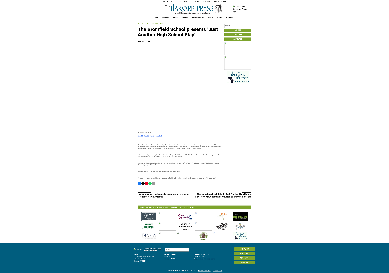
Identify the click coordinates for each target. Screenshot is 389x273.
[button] (249, 26)
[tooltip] (139, 183)
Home (163, 2)
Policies (178, 2)
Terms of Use (217, 270)
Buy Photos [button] (142, 136)
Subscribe (238, 35)
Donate (216, 2)
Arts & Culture (143, 23)
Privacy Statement (204, 270)
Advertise (238, 39)
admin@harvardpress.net (207, 259)
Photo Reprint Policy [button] (155, 136)
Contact (224, 2)
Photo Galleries (157, 23)
